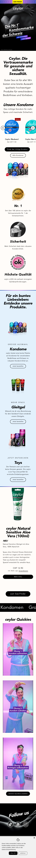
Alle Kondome (18, 155)
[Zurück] (3, 128)
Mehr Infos (18, 577)
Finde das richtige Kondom (17, 149)
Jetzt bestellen (17, 366)
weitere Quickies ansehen (18, 794)
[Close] (34, 838)
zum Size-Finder (18, 593)
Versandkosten (23, 571)
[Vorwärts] (33, 128)
